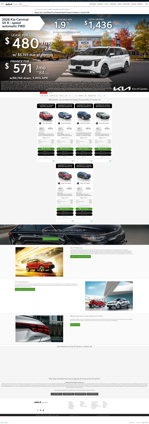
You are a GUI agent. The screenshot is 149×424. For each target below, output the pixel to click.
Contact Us (105, 404)
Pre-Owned (100, 4)
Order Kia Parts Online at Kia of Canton (96, 407)
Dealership (139, 4)
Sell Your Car (75, 324)
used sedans (135, 383)
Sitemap (46, 415)
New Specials (71, 407)
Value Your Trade (46, 154)
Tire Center (93, 408)
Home (41, 9)
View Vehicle (47, 151)
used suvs (141, 383)
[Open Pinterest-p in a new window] (43, 410)
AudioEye (57, 415)
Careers (104, 407)
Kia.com (54, 415)
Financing (133, 4)
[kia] (9, 4)
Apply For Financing (80, 393)
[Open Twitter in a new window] (35, 410)
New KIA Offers (58, 390)
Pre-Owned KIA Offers (81, 390)
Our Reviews (105, 403)
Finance (81, 404)
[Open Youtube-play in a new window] (40, 410)
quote (43, 385)
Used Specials (71, 408)
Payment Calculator (83, 406)
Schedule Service (94, 404)
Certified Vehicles (72, 406)
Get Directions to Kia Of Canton (25, 289)
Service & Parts (126, 4)
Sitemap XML (50, 415)
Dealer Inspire (112, 415)
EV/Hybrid (106, 4)
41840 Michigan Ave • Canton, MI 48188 (84, 0)
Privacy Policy (38, 415)
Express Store (113, 4)
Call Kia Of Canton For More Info (80, 256)
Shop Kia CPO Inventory (50, 239)
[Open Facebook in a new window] (37, 410)
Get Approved (82, 403)
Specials (120, 4)
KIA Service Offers (90, 390)
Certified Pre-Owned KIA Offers (69, 390)
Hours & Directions (92, 393)
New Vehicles (93, 4)
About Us (104, 406)
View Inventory (56, 393)
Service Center (94, 403)
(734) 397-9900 (47, 123)
